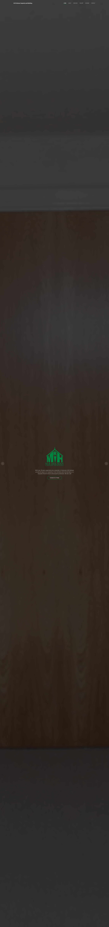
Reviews (87, 3)
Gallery (81, 3)
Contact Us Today (54, 477)
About (69, 3)
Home (65, 3)
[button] (8, 463)
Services (75, 3)
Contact (93, 3)
